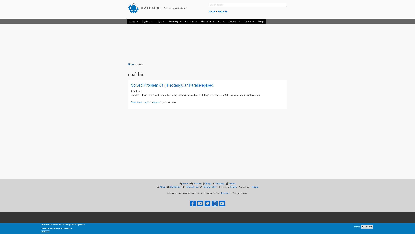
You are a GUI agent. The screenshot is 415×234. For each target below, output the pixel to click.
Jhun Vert (225, 193)
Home (131, 64)
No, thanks (367, 227)
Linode (233, 186)
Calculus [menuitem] (188, 22)
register (156, 102)
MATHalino (151, 8)
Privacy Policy (210, 186)
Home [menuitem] (131, 22)
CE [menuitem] (218, 22)
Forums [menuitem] (246, 22)
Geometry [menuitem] (172, 22)
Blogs (208, 183)
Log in (146, 102)
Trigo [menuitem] (157, 22)
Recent (232, 183)
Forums (197, 183)
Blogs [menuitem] (261, 21)
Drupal (255, 186)
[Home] (134, 7)
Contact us (175, 186)
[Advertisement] (193, 42)
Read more (136, 102)
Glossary (219, 183)
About (162, 186)
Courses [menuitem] (231, 22)
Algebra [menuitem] (144, 22)
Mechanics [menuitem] (205, 22)
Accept (357, 227)
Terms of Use (192, 186)
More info (46, 231)
